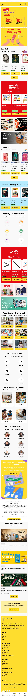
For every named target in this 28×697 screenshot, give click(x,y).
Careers (4, 670)
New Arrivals (5, 684)
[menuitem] (3, 694)
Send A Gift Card (13, 473)
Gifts (3, 639)
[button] (23, 4)
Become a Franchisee (7, 672)
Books (3, 634)
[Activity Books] (21, 396)
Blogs (3, 664)
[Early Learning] (7, 396)
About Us (4, 661)
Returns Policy (5, 652)
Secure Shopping (6, 645)
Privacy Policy (5, 647)
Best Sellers (12, 684)
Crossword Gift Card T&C (8, 655)
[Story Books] (21, 413)
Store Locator (5, 663)
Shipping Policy (5, 650)
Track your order (6, 675)
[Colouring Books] (7, 413)
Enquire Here (13, 609)
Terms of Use (5, 648)
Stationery (4, 636)
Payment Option (6, 653)
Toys (3, 637)
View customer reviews (14, 519)
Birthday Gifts (18, 684)
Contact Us (4, 674)
